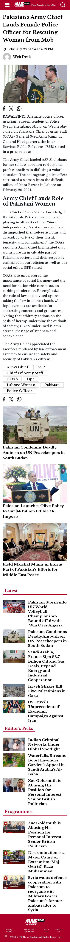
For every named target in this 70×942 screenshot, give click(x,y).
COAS (12, 379)
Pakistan (52, 385)
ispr (30, 379)
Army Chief (17, 367)
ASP (41, 367)
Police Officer (19, 391)
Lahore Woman (21, 385)
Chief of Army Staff (25, 373)
